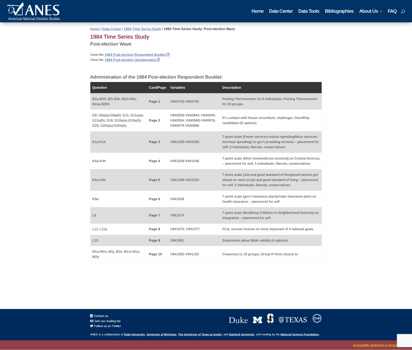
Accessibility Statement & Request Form (380, 345)
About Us (368, 12)
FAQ (392, 12)
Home (257, 12)
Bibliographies (339, 12)
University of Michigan (161, 334)
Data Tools (308, 12)
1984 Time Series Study (142, 29)
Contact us (100, 316)
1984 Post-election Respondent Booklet (136, 54)
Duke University (134, 334)
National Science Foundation (299, 334)
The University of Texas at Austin (200, 334)
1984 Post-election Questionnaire (131, 60)
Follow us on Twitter (107, 326)
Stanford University (241, 334)
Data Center (281, 12)
